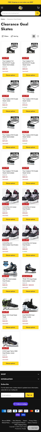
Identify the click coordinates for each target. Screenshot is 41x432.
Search (25, 420)
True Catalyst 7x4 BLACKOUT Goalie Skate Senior (29, 63)
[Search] (37, 13)
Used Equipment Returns (19, 422)
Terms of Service (32, 422)
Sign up (29, 395)
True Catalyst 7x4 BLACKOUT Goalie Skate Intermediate (8, 63)
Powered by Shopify (20, 428)
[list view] (38, 36)
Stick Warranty (17, 420)
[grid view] (34, 36)
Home (3, 19)
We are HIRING (6, 420)
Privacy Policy (33, 420)
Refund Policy (6, 422)
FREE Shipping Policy (20, 424)
